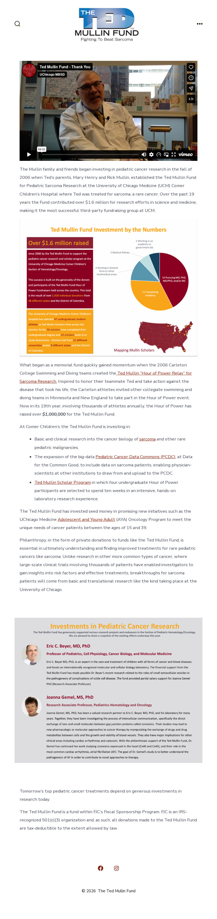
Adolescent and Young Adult (86, 519)
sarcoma (147, 439)
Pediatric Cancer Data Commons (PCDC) (135, 457)
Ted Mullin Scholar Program (62, 482)
